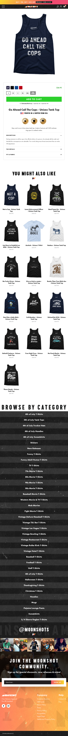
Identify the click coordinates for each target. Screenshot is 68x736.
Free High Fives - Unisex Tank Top (34, 355)
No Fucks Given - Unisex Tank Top (11, 283)
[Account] (61, 7)
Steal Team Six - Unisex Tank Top (56, 211)
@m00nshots (34, 629)
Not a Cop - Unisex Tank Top (11, 211)
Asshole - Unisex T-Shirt (34, 246)
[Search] (58, 6)
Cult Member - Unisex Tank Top (34, 319)
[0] (64, 7)
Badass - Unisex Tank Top (56, 246)
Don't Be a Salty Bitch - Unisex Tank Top (11, 319)
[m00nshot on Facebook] (3, 705)
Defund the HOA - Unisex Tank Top (57, 319)
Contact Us (62, 699)
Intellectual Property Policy (46, 719)
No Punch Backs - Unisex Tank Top (57, 355)
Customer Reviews (43, 699)
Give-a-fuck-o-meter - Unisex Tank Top (34, 283)
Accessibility (41, 713)
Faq (60, 702)
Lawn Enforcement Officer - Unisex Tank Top (34, 211)
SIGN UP (57, 682)
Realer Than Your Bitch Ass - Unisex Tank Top (56, 283)
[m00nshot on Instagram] (7, 645)
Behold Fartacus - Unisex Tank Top (11, 355)
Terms (39, 707)
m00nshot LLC (10, 733)
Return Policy (41, 705)
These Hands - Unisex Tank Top (11, 391)
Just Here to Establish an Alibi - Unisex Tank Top (11, 247)
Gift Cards (40, 702)
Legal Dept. (41, 716)
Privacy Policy (41, 710)
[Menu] (3, 6)
